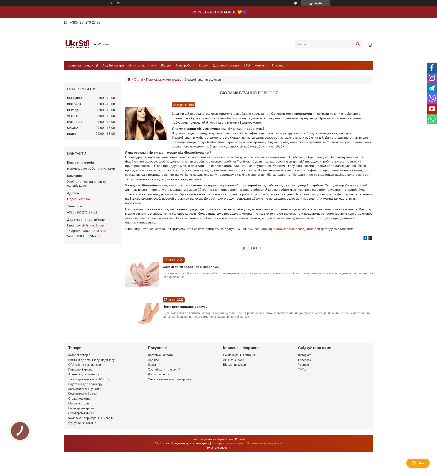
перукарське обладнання (295, 229)
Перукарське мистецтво (163, 79)
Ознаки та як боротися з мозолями (191, 267)
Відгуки (166, 65)
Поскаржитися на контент (228, 443)
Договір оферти (158, 374)
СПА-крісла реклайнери (84, 364)
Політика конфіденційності (264, 443)
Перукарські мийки (81, 413)
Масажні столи (78, 403)
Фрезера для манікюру (84, 374)
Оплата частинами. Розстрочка (169, 379)
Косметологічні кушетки (84, 389)
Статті (203, 65)
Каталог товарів (79, 355)
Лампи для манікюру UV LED (88, 379)
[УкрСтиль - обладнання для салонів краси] (77, 44)
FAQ (247, 65)
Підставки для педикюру (85, 384)
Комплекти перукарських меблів (90, 418)
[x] (370, 239)
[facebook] (365, 239)
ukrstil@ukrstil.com (90, 225)
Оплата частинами (142, 65)
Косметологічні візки (82, 393)
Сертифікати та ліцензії (164, 369)
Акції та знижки (233, 360)
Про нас (278, 65)
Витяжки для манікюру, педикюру (91, 360)
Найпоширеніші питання (239, 355)
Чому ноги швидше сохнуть (185, 306)
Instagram (304, 355)
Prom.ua (240, 439)
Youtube (303, 364)
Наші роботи (185, 65)
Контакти (261, 65)
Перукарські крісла (81, 408)
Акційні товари (113, 65)
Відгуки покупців (234, 364)
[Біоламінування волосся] (146, 123)
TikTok (302, 369)
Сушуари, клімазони (82, 422)
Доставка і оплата (226, 65)
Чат (421, 463)
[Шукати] (358, 44)
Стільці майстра (79, 398)
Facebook (304, 360)
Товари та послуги (79, 65)
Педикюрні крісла (80, 369)
